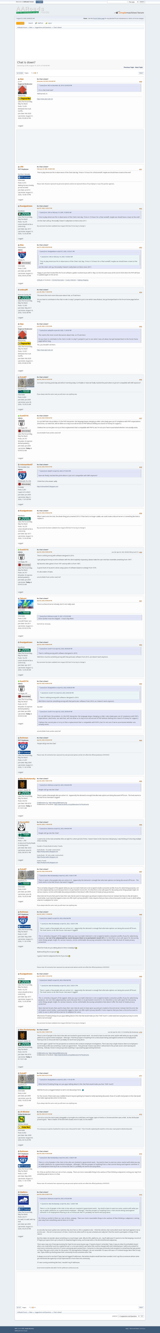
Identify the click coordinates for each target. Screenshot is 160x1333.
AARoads (39, 280)
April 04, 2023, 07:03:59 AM (44, 1153)
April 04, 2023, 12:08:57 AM (44, 1032)
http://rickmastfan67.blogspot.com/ (47, 486)
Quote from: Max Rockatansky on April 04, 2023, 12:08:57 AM (58, 1158)
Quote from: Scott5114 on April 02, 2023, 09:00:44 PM (56, 712)
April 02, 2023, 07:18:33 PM (44, 379)
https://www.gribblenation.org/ (58, 803)
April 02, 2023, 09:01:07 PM (44, 467)
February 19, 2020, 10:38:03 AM (46, 169)
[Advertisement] (80, 45)
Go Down (20, 73)
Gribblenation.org (42, 803)
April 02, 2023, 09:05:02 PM (44, 513)
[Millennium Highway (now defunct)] (19, 1234)
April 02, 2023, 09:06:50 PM (44, 644)
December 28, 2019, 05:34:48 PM (46, 81)
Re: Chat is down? (42, 79)
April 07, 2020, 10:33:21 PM (44, 208)
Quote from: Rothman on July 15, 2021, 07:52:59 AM (55, 616)
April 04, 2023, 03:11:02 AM (44, 1114)
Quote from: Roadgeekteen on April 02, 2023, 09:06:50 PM (57, 688)
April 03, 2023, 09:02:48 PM (44, 871)
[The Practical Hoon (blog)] (19, 633)
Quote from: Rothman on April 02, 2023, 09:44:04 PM (56, 785)
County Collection (70, 280)
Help (127, 1328)
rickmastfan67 (26, 464)
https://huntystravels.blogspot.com (47, 862)
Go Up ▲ (142, 1328)
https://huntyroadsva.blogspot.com (47, 851)
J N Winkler (24, 1112)
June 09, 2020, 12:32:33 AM (44, 326)
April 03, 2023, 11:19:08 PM (44, 914)
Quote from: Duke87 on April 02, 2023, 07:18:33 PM (55, 471)
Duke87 (23, 377)
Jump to (114, 1316)
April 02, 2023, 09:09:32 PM (44, 683)
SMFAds (17, 1330)
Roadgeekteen (26, 206)
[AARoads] (19, 281)
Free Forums (24, 1330)
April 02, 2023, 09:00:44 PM (44, 418)
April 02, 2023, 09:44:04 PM (44, 740)
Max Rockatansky (27, 778)
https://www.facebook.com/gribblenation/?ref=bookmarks (71, 804)
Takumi (23, 598)
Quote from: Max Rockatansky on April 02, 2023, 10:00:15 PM (58, 876)
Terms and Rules (134, 1328)
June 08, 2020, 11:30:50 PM (44, 292)
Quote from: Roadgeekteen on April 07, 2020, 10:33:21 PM (57, 251)
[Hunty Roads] (19, 857)
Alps (22, 79)
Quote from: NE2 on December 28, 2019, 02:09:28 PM (56, 85)
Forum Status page (98, 18)
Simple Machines (29, 1328)
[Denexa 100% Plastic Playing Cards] (19, 455)
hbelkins (23, 1192)
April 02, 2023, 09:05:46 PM (44, 552)
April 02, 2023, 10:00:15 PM (44, 781)
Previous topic (129, 67)
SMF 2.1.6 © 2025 (19, 1328)
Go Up (19, 1307)
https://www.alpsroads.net (45, 99)
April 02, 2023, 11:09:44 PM (44, 824)
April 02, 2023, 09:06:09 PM (44, 600)
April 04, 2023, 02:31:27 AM (44, 1075)
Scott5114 (24, 415)
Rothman (24, 738)
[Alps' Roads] (19, 123)
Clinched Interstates (58, 280)
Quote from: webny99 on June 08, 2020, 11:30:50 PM (55, 330)
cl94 (21, 167)
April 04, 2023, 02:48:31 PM (44, 1194)
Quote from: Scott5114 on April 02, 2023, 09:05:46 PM (56, 649)
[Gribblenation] (19, 813)
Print (141, 73)
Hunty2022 (24, 822)
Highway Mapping (82, 280)
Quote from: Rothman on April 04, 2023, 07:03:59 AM (56, 1198)
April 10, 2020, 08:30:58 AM (44, 247)
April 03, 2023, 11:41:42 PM (44, 976)
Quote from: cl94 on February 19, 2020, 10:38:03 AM (55, 212)
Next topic (139, 67)
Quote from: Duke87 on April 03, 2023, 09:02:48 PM (55, 918)
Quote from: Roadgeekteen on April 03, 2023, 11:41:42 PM (57, 1080)
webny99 (24, 289)
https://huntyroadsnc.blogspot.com (47, 857)
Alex (22, 245)
